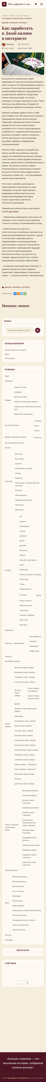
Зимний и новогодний (28, 560)
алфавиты (18, 392)
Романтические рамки (31, 845)
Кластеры (8, 481)
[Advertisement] (23, 1021)
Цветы (38, 595)
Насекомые (24, 579)
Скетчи (37, 431)
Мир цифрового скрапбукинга (24, 4)
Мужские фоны (18, 906)
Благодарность (35, 637)
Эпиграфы (9, 940)
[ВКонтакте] (15, 293)
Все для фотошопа (12, 425)
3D (21, 517)
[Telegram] (21, 293)
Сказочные (19, 505)
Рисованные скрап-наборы (25, 745)
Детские (18, 464)
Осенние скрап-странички (28, 831)
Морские (18, 478)
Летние (18, 473)
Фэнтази (8, 935)
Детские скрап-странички (28, 801)
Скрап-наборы (8, 725)
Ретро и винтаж (25, 601)
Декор (22, 541)
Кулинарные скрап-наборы (25, 721)
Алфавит (23, 521)
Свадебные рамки (29, 850)
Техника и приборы (27, 615)
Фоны (7, 903)
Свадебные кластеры (23, 500)
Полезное (37, 438)
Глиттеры (37, 421)
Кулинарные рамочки (30, 808)
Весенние (19, 454)
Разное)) (8, 656)
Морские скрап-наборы (24, 731)
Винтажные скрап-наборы (25, 672)
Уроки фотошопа (11, 870)
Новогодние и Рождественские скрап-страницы (28, 822)
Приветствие (34, 651)
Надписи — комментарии (14, 643)
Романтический (25, 605)
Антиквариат (24, 526)
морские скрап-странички (28, 814)
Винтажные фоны (19, 882)
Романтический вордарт (23, 414)
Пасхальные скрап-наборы (25, 740)
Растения (23, 595)
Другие (17, 704)
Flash (7, 376)
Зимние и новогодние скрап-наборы (26, 710)
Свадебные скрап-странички (29, 856)
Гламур (22, 531)
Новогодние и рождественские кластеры (27, 484)
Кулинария (24, 570)
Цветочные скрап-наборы (24, 784)
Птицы (22, 584)
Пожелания (33, 646)
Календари (19, 716)
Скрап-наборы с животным (25, 769)
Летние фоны (17, 901)
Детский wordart (20, 397)
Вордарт (8, 400)
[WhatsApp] (25, 293)
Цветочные (19, 510)
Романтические (21, 495)
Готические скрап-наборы (25, 682)
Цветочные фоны (18, 930)
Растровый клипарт (12, 661)
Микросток (9, 630)
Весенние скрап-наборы (24, 668)
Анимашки (9, 381)
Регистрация (10, 358)
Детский (23, 546)
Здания (22, 555)
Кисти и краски (18, 891)
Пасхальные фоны (19, 915)
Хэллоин (18, 779)
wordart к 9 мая (20, 387)
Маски (36, 426)
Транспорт (24, 620)
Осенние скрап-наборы (24, 736)
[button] (23, 64)
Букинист (10, 44)
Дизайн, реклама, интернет (14, 23)
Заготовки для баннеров (14, 443)
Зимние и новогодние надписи (26, 402)
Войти (7, 354)
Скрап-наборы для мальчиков (33, 697)
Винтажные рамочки (30, 791)
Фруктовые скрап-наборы (24, 774)
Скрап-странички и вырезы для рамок (11, 827)
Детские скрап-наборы (18, 693)
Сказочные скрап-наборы (25, 760)
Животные (23, 550)
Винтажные (19, 459)
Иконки (7, 448)
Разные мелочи (25, 589)
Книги (22, 565)
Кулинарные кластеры (23, 468)
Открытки (33, 641)
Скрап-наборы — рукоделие (25, 764)
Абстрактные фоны (19, 877)
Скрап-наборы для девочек (33, 689)
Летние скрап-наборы (23, 726)
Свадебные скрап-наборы (25, 755)
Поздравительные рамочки (29, 839)
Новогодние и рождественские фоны (26, 910)
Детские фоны (17, 886)
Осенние (18, 490)
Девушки (23, 536)
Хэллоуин (23, 625)
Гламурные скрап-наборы (25, 677)
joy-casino (14, 211)
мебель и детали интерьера (30, 575)
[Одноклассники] (18, 293)
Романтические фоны (20, 925)
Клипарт (8, 570)
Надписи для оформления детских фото (27, 408)
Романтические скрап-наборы (26, 750)
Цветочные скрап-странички (29, 863)
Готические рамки (29, 796)
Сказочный (24, 610)
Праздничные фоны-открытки (23, 920)
